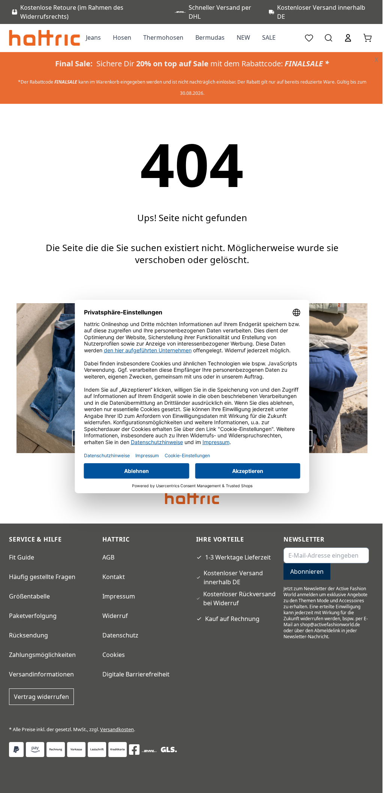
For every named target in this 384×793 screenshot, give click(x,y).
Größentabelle (29, 596)
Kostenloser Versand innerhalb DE (233, 577)
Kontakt (113, 577)
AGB (108, 557)
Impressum (118, 596)
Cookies (113, 655)
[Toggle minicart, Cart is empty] (367, 38)
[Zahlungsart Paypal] (16, 749)
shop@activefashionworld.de (330, 624)
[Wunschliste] (309, 38)
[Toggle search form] (329, 38)
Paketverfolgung (33, 616)
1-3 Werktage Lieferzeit (238, 557)
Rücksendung (28, 635)
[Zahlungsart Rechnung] (55, 749)
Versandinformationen (41, 674)
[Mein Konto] (348, 38)
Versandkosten (117, 729)
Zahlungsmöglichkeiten (42, 655)
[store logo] (44, 38)
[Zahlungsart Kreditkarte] (117, 749)
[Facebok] (134, 750)
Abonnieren (307, 571)
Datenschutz (120, 635)
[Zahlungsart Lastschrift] (97, 749)
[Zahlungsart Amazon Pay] (35, 749)
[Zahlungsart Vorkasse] (76, 749)
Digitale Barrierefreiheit (136, 674)
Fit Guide (21, 557)
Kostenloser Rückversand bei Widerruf (239, 598)
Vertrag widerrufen (41, 697)
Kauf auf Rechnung (232, 619)
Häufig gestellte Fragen (42, 577)
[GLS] (168, 749)
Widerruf (115, 616)
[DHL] (149, 751)
